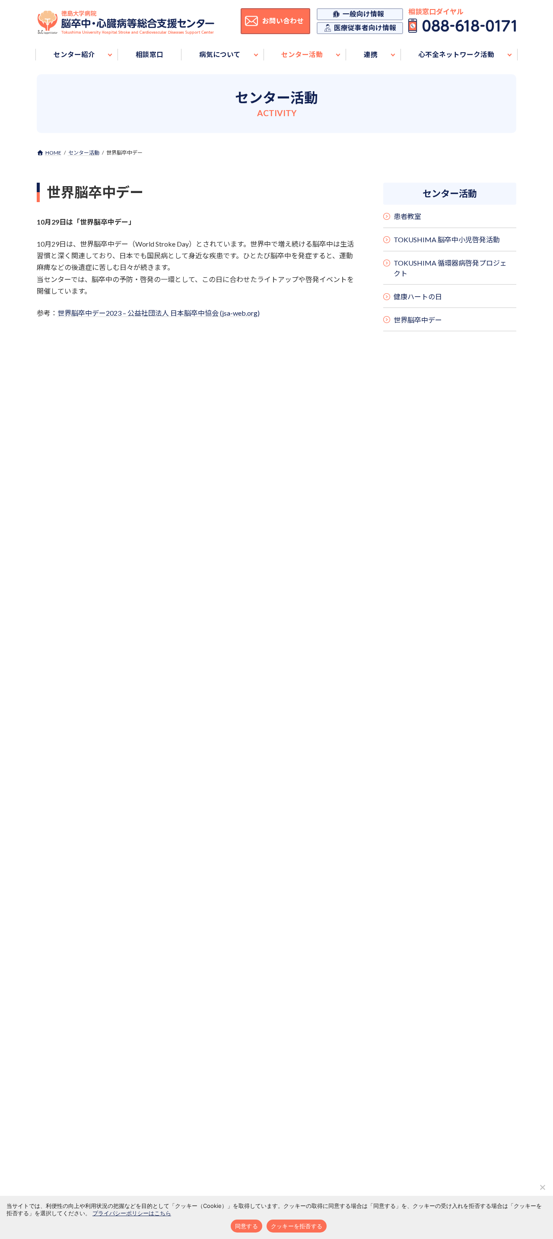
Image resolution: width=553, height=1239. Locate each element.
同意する (246, 1226)
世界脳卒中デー (418, 320)
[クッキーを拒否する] (542, 1187)
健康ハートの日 (418, 296)
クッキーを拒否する (296, 1226)
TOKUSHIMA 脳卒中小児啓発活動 (447, 239)
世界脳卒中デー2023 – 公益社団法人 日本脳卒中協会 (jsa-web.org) (158, 313)
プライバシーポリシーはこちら (131, 1213)
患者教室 (407, 216)
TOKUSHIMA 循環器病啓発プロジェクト (450, 268)
